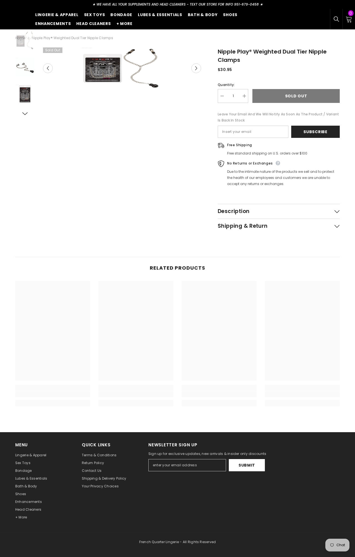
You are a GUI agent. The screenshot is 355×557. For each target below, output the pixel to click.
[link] (52, 394)
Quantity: (226, 84)
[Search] (336, 19)
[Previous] (48, 68)
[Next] (196, 68)
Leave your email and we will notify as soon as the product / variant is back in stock (278, 117)
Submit (247, 465)
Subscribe (315, 132)
